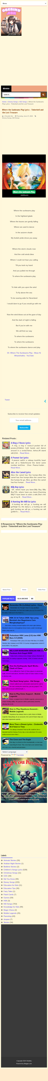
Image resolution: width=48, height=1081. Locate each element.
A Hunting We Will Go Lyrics (23, 501)
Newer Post (6, 589)
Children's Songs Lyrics (13, 870)
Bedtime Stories (10, 867)
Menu (7, 88)
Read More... (25, 453)
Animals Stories (10, 860)
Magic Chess (9, 910)
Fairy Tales (8, 891)
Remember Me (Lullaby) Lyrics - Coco (26, 605)
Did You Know (9, 879)
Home (24, 589)
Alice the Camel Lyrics (21, 472)
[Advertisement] (24, 60)
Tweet (7, 400)
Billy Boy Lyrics (17, 486)
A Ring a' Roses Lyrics (21, 442)
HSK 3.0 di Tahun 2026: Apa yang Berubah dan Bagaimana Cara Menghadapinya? (24, 620)
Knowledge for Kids (11, 907)
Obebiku (29, 1061)
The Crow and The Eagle (20, 739)
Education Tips (9, 888)
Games (6, 898)
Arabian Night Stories (12, 863)
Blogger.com (28, 1063)
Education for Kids (11, 885)
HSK (5, 901)
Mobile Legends (10, 913)
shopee (7, 919)
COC (6, 876)
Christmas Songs (10, 873)
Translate (20, 755)
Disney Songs (7, 118)
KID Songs (15, 118)
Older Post (41, 589)
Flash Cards (8, 894)
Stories (6, 922)
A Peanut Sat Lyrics (20, 457)
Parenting (7, 916)
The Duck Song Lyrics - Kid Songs (25, 681)
